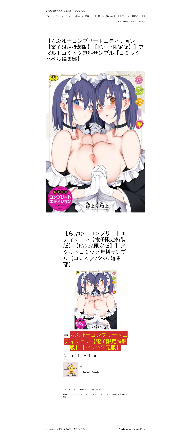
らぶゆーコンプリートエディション (76, 394)
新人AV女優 (110, 16)
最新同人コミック (138, 21)
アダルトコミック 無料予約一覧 (89, 389)
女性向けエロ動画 (81, 16)
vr (81, 366)
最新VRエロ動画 (138, 16)
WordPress (140, 429)
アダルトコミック (96, 394)
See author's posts (91, 372)
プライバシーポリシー (63, 16)
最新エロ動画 (123, 21)
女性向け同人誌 (97, 16)
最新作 (122, 394)
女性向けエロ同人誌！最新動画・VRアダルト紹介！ (67, 11)
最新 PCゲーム (124, 16)
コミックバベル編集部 (111, 394)
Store (49, 16)
